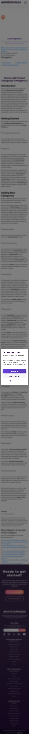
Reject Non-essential (14, 381)
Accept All (15, 371)
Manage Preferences (14, 376)
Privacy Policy (20, 366)
